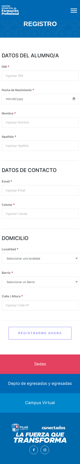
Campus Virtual (40, 402)
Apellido (9, 136)
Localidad (10, 249)
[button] (73, 10)
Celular (8, 204)
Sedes (40, 364)
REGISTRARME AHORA (40, 333)
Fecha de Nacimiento (18, 90)
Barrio (7, 272)
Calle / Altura (12, 296)
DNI (5, 66)
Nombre (9, 113)
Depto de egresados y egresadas (40, 383)
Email (7, 181)
